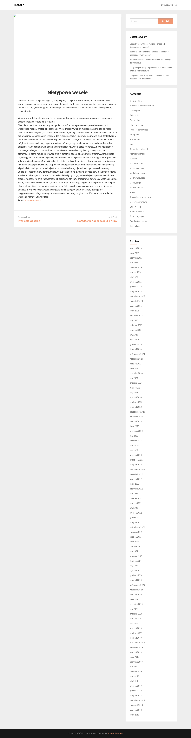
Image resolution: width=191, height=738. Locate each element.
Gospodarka (135, 139)
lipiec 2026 (134, 253)
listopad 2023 (136, 407)
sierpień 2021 (136, 537)
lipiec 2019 (134, 657)
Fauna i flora (135, 120)
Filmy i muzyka (136, 125)
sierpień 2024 (136, 364)
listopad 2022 (136, 465)
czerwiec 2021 (136, 546)
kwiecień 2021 (136, 556)
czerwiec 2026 (136, 258)
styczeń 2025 (136, 340)
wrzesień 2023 (136, 417)
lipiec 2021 (134, 542)
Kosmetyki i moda (137, 154)
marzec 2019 (136, 676)
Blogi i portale (136, 101)
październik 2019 (137, 643)
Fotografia (134, 135)
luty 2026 (134, 277)
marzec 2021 (136, 561)
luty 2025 (134, 335)
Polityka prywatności (167, 5)
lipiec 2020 (134, 599)
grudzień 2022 (136, 460)
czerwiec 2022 (136, 489)
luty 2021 (134, 566)
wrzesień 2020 (136, 590)
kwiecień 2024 (136, 383)
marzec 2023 (136, 445)
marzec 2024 (136, 388)
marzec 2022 (136, 503)
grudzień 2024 (136, 344)
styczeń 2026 (136, 282)
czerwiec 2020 (136, 604)
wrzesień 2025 (136, 301)
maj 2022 (134, 493)
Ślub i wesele (135, 207)
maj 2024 (134, 378)
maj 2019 (134, 667)
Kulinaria (133, 159)
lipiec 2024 (134, 368)
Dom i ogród (135, 111)
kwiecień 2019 (136, 671)
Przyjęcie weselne (29, 221)
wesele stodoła (33, 200)
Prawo (132, 192)
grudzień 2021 (136, 517)
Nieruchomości (136, 187)
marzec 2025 (136, 330)
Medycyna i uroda (137, 178)
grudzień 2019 (136, 633)
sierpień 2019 (136, 652)
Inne (132, 144)
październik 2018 (137, 700)
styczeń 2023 (136, 455)
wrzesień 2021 (136, 532)
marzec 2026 (136, 272)
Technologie (135, 226)
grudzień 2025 (136, 287)
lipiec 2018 (134, 715)
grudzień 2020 (136, 575)
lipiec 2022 (134, 484)
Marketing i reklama (138, 173)
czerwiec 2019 (136, 662)
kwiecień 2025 (136, 325)
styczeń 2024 (136, 397)
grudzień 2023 (136, 402)
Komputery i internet (139, 149)
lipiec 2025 (134, 311)
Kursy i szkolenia (137, 168)
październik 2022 (137, 469)
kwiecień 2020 (136, 614)
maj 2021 (134, 551)
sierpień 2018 (136, 710)
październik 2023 (137, 412)
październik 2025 (137, 296)
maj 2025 (134, 320)
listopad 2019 (136, 638)
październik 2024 (137, 354)
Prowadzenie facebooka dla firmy (96, 221)
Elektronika (135, 115)
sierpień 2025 (136, 306)
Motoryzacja (135, 183)
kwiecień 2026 (136, 267)
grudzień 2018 (136, 691)
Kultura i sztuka (136, 163)
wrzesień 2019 (136, 647)
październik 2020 (137, 585)
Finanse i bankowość (139, 130)
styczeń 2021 (136, 570)
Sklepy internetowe (138, 202)
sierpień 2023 (136, 421)
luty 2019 (134, 681)
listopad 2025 (136, 291)
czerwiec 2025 (136, 316)
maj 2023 (134, 436)
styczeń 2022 (136, 513)
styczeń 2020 (136, 628)
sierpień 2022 (136, 479)
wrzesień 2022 (136, 474)
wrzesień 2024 (136, 359)
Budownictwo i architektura (142, 106)
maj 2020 (134, 609)
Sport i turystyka (137, 216)
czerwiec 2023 (136, 431)
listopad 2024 (136, 349)
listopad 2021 (136, 522)
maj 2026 (134, 263)
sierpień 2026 (136, 248)
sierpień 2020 (136, 594)
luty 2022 (134, 508)
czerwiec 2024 (136, 373)
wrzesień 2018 (136, 705)
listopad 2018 (136, 696)
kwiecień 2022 (136, 498)
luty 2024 (134, 392)
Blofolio (19, 5)
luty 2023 (134, 450)
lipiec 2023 (134, 426)
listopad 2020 (136, 580)
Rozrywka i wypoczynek (140, 197)
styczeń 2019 (136, 686)
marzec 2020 (136, 618)
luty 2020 (134, 623)
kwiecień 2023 (136, 441)
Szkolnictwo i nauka (138, 221)
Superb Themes (115, 733)
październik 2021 (137, 527)
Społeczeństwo (137, 211)
